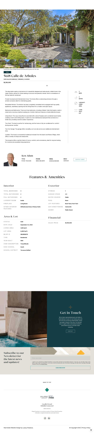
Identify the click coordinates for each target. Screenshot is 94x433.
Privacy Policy (44, 364)
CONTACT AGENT (80, 159)
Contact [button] (70, 331)
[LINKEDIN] (49, 418)
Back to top (47, 382)
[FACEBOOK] (45, 418)
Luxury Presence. (28, 428)
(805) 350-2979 (40, 161)
